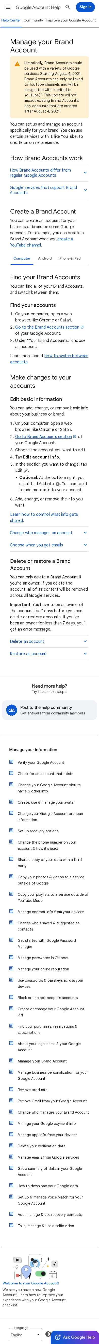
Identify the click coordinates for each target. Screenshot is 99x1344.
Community (33, 20)
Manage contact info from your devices (51, 912)
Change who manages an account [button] (41, 532)
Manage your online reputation (43, 969)
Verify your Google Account (41, 762)
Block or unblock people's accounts (48, 997)
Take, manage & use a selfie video (46, 1226)
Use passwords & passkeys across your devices (50, 983)
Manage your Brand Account (42, 1061)
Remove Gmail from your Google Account (52, 1101)
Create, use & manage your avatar (46, 802)
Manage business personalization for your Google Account (53, 1075)
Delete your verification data (41, 1146)
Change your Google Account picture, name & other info (50, 788)
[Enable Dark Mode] (48, 1334)
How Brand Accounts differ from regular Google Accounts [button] (40, 173)
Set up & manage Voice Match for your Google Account (50, 1200)
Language (21, 1328)
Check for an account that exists (45, 773)
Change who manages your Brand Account (53, 1112)
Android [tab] (45, 258)
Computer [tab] (21, 258)
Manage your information (33, 749)
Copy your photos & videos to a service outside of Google (51, 880)
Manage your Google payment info (47, 1123)
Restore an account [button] (28, 653)
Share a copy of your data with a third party (50, 862)
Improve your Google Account (71, 20)
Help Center (11, 20)
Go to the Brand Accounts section (47, 327)
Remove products (32, 1090)
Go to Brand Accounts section (43, 436)
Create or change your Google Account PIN (51, 1012)
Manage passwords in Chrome (43, 958)
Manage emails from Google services (48, 1157)
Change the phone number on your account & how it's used (47, 845)
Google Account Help (38, 7)
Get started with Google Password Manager (47, 943)
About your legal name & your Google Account (49, 1046)
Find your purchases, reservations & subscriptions (47, 1029)
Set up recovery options (38, 831)
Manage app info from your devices (47, 1135)
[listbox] (25, 1334)
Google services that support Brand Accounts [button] (43, 190)
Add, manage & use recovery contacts (50, 1214)
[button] (8, 7)
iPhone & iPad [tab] (69, 258)
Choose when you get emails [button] (36, 545)
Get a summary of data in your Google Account (50, 1171)
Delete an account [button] (27, 641)
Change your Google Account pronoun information (50, 816)
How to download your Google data (48, 1186)
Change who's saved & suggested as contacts (48, 926)
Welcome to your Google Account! (31, 1283)
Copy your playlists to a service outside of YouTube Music (53, 897)
